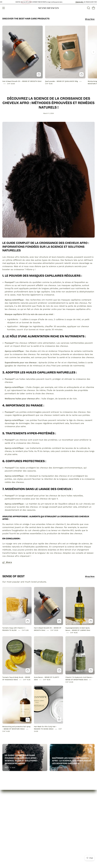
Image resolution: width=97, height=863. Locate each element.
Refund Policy (57, 813)
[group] (48, 55)
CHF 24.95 (69, 682)
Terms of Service (59, 821)
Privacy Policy (57, 809)
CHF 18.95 (74, 633)
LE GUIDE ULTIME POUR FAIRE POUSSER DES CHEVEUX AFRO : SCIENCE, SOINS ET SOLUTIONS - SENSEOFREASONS (21, 759)
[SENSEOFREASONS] (48, 8)
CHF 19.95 (49, 84)
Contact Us (7, 817)
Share (9, 562)
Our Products (8, 813)
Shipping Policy (58, 817)
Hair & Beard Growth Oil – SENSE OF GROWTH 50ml (21, 81)
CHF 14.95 (26, 680)
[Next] (93, 52)
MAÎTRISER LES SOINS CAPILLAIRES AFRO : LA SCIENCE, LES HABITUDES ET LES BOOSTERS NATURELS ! (72, 761)
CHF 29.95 (11, 84)
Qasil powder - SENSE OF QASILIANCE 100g (61, 81)
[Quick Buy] (39, 74)
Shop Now (90, 19)
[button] (88, 8)
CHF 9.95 (25, 630)
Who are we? (8, 809)
